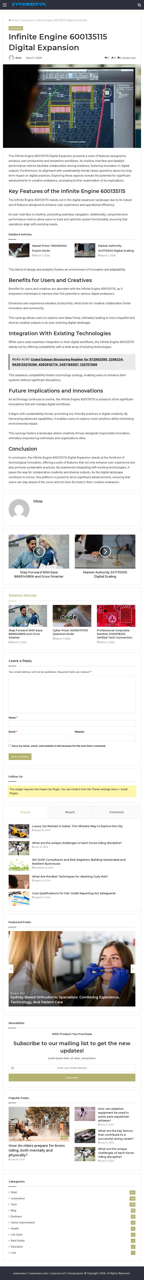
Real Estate (18, 1240)
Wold (14, 1192)
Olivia (18, 57)
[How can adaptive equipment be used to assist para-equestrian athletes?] (85, 1114)
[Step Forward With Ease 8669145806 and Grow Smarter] (28, 616)
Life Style (16, 1234)
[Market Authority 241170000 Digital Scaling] (85, 250)
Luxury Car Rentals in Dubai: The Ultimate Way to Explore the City (77, 826)
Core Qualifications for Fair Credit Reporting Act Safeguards (74, 893)
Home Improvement (23, 1222)
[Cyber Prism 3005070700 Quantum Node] (72, 616)
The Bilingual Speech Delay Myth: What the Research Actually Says (69, 1002)
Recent (70, 812)
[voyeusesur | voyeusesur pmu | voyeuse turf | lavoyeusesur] (28, 5)
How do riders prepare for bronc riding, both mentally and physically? (37, 1150)
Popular (25, 812)
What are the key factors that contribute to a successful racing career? (116, 1134)
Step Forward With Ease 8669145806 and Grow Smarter (25, 634)
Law (13, 1252)
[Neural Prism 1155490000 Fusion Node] (19, 250)
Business (16, 1216)
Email (13, 731)
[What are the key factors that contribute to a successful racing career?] (85, 1136)
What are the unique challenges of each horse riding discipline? (77, 843)
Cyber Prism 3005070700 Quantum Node (70, 632)
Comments (116, 812)
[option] (72, 968)
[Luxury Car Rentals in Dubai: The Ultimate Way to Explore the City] (19, 831)
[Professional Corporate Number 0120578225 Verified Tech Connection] (116, 616)
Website (79, 731)
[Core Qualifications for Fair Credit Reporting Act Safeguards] (19, 898)
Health (15, 1228)
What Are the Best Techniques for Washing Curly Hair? (70, 876)
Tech (14, 1204)
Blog (13, 1210)
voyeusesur (27, 20)
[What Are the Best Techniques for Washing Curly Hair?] (19, 882)
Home (15, 20)
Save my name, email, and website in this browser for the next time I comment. (59, 745)
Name (13, 717)
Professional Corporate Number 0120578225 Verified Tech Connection (114, 634)
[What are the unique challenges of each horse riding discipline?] (19, 848)
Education (17, 1246)
